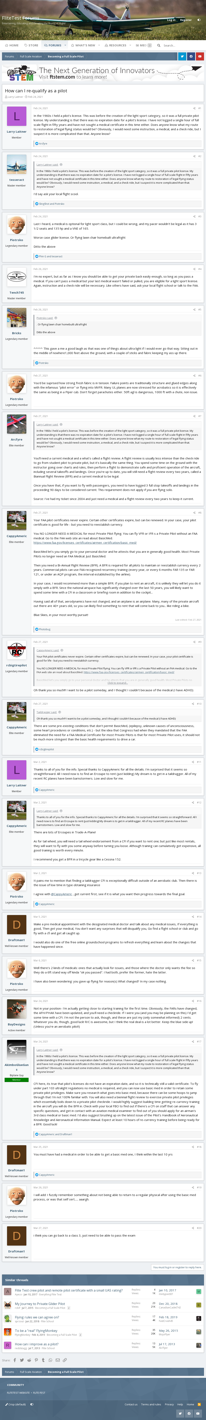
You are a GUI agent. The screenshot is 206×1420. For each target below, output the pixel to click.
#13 (199, 873)
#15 (199, 960)
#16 (199, 1001)
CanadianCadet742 (170, 1307)
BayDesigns (16, 1024)
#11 (199, 762)
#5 (199, 309)
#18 (199, 1147)
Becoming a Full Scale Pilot (50, 1308)
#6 (199, 375)
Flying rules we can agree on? (37, 1317)
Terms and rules (151, 1404)
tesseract (16, 180)
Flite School (47, 1321)
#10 (199, 703)
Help (180, 1404)
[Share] (194, 108)
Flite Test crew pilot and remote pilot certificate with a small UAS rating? (69, 1290)
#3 (199, 216)
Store (33, 45)
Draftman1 (16, 940)
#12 (199, 802)
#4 (199, 269)
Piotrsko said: (45, 318)
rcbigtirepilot (16, 665)
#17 (199, 1041)
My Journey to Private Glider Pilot (40, 1304)
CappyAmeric (17, 536)
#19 (199, 1187)
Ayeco (18, 1294)
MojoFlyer (164, 1334)
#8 (199, 512)
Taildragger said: (47, 712)
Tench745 (16, 292)
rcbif (17, 1308)
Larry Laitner (15, 97)
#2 (199, 156)
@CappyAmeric (61, 894)
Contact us (131, 1404)
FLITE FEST (39, 1393)
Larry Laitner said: (47, 164)
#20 (199, 1228)
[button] (65, 45)
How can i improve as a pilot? (37, 1344)
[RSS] (199, 1404)
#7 (199, 416)
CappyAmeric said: (48, 650)
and (51, 204)
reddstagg (21, 1348)
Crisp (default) (17, 1404)
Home (14, 45)
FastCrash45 (166, 1321)
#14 (199, 916)
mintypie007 (166, 1294)
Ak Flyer (163, 1348)
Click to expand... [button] (118, 683)
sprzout (19, 1321)
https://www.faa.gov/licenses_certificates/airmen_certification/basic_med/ (85, 543)
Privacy (169, 1404)
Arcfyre (16, 439)
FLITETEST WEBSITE (18, 1393)
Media (145, 45)
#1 (199, 108)
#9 (199, 642)
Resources (117, 45)
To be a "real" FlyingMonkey (36, 1330)
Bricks (16, 333)
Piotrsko (16, 240)
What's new (85, 45)
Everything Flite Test (50, 1294)
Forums (55, 45)
